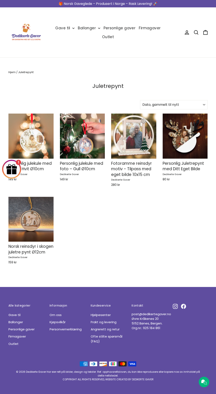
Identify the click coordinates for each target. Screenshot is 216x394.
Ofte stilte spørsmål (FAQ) (106, 338)
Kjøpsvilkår (58, 322)
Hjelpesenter (101, 315)
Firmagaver (150, 28)
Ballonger (87, 28)
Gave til (63, 28)
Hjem (12, 72)
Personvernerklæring (66, 329)
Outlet (108, 36)
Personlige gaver (120, 28)
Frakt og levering (103, 322)
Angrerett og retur (105, 329)
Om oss (56, 315)
